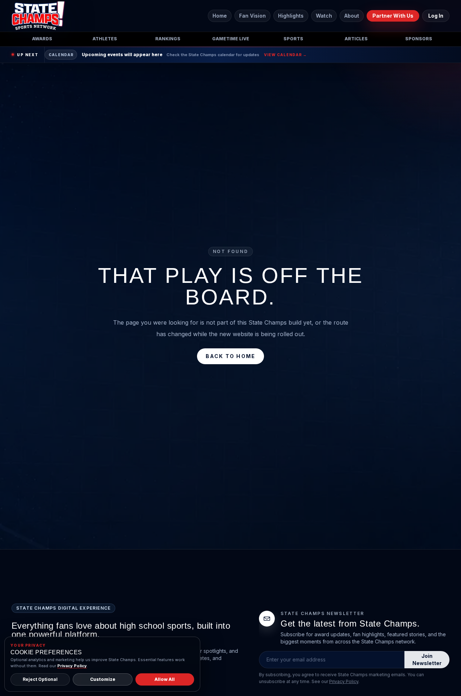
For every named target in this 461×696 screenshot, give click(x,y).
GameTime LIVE (230, 38)
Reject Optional (40, 679)
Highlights (291, 16)
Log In (435, 16)
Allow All (165, 679)
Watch (324, 16)
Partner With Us (392, 16)
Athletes (105, 38)
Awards (42, 38)
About (351, 16)
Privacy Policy (343, 681)
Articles (356, 38)
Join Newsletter (427, 659)
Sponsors (418, 38)
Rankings (167, 38)
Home (219, 16)
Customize (102, 679)
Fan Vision (252, 16)
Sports (293, 38)
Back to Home (231, 356)
